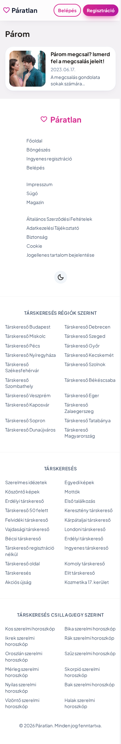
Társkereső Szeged (85, 336)
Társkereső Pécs (22, 345)
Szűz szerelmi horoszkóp (90, 653)
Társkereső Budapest (27, 326)
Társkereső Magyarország (80, 433)
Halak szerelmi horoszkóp (80, 703)
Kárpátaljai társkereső (88, 520)
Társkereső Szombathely (19, 383)
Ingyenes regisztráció (49, 158)
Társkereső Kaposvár (27, 404)
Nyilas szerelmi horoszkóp (20, 687)
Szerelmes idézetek (26, 482)
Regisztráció (101, 10)
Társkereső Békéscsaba (90, 380)
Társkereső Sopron (25, 420)
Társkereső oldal (22, 563)
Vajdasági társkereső (27, 529)
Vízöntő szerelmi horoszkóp (22, 703)
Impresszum (39, 184)
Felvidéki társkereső (26, 520)
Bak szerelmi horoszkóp (90, 684)
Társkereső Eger (82, 395)
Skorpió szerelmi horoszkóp (82, 672)
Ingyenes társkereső (86, 548)
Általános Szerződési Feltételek (59, 219)
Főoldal (34, 140)
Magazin (35, 202)
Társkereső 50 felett (26, 510)
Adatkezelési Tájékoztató (52, 228)
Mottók (72, 491)
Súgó (32, 193)
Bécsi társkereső (23, 538)
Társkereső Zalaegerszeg (79, 408)
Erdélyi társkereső (24, 501)
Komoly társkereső (85, 563)
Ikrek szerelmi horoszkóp (20, 641)
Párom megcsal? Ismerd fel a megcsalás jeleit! (80, 57)
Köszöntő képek (22, 491)
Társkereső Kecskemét (89, 355)
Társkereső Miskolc (25, 336)
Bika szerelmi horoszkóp (90, 628)
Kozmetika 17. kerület (87, 582)
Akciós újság (18, 582)
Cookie (34, 246)
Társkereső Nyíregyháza (30, 355)
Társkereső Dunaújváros (30, 429)
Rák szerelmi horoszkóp (89, 638)
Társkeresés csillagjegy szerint (60, 615)
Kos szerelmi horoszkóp (30, 628)
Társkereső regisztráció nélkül (29, 551)
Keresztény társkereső (89, 510)
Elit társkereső (80, 573)
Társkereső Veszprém (28, 395)
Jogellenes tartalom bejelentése (60, 255)
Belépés (67, 10)
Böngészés (38, 149)
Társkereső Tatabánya (88, 420)
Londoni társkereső (85, 529)
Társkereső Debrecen (87, 326)
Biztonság (36, 237)
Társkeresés (18, 573)
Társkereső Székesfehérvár (22, 367)
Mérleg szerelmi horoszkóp (22, 672)
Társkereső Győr (82, 345)
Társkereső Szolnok (85, 364)
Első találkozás (80, 501)
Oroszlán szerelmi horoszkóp (23, 656)
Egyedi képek (79, 482)
